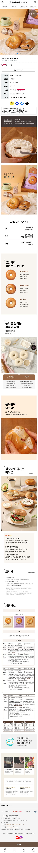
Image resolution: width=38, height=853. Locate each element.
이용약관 (28, 811)
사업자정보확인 (5, 811)
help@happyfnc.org (11, 827)
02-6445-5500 (19, 824)
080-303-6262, (10, 824)
